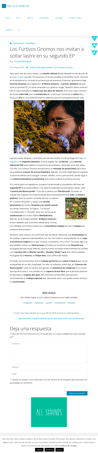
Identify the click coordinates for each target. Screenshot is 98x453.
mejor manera (18, 77)
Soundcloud (59, 302)
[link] (19, 30)
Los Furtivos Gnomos (63, 67)
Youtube (71, 302)
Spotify (49, 302)
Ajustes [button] (59, 450)
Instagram (27, 302)
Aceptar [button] (39, 450)
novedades (30, 43)
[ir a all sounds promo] (49, 412)
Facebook (39, 302)
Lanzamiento (18, 43)
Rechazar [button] (49, 450)
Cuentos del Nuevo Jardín (40, 67)
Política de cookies (68, 445)
